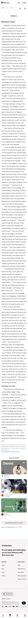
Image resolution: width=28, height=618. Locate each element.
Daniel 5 (3, 7)
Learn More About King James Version (10, 451)
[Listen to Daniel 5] (20, 8)
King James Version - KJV (11, 527)
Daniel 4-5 (7, 475)
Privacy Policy (17, 604)
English (3, 527)
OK (23, 603)
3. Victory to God (9, 494)
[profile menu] (24, 2)
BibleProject (6, 477)
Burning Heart (6, 496)
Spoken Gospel (7, 515)
